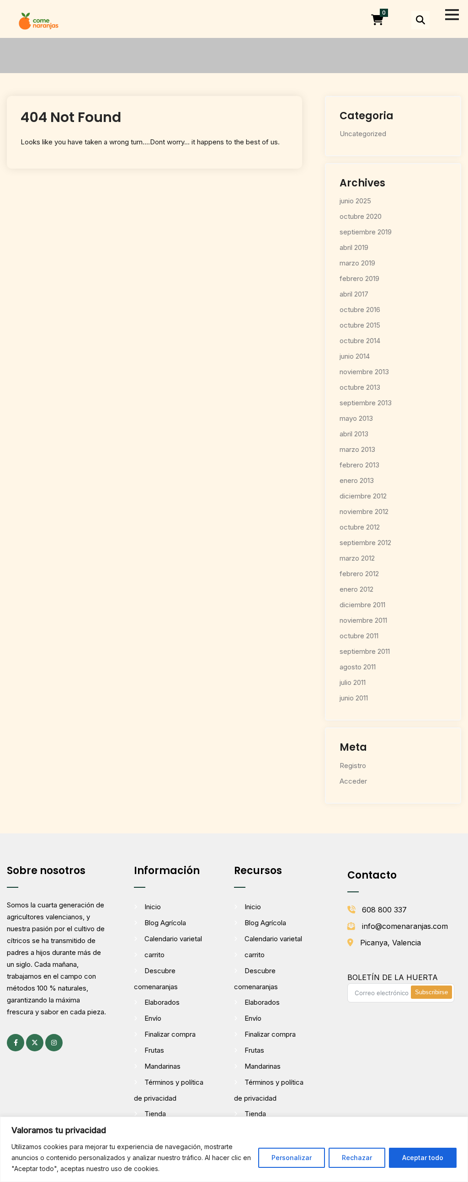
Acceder (353, 781)
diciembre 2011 (362, 604)
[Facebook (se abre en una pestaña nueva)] (15, 1042)
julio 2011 (353, 682)
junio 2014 (355, 356)
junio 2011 (354, 698)
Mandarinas (162, 1066)
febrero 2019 (359, 278)
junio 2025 (355, 200)
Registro (353, 765)
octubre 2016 (360, 309)
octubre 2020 (361, 216)
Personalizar (291, 1157)
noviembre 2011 (363, 620)
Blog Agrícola (165, 922)
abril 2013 (354, 433)
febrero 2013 (359, 465)
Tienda (155, 1113)
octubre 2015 (360, 325)
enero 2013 (357, 480)
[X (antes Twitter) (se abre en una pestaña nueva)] (34, 1042)
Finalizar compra (170, 1034)
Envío (152, 1018)
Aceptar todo (422, 1157)
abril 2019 (354, 247)
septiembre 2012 (365, 542)
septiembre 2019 (366, 232)
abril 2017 (354, 294)
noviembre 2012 (364, 511)
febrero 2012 (359, 573)
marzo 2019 (357, 263)
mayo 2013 (356, 418)
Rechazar (357, 1157)
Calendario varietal (173, 938)
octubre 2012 (360, 527)
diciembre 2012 (363, 496)
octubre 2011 (359, 635)
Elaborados (162, 1002)
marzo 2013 (357, 449)
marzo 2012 (357, 558)
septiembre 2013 (366, 402)
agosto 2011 (358, 667)
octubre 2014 (360, 340)
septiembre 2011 (365, 651)
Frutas (154, 1050)
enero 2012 (356, 589)
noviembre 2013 (364, 371)
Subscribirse (431, 992)
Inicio (152, 906)
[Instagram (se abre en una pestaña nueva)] (54, 1042)
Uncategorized (363, 133)
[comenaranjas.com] (38, 20)
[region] (234, 1149)
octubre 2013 (360, 387)
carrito (154, 954)
